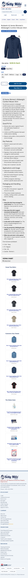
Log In (5, 15)
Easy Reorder (4, 502)
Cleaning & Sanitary (5, 547)
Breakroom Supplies (6, 559)
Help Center (3, 515)
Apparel (2, 557)
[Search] (25, 11)
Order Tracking (4, 504)
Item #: (3, 31)
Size (2, 72)
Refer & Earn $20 (5, 533)
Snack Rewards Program (6, 530)
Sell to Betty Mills (5, 520)
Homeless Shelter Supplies (7, 540)
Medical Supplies (5, 548)
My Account (14, 15)
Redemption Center (5, 535)
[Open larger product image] (13, 47)
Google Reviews (7, 524)
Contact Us (3, 517)
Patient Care (4, 552)
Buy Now (17, 88)
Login (2, 495)
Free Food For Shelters (6, 539)
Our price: (5, 63)
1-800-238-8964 (8, 489)
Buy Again (3, 500)
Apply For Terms (4, 507)
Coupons (3, 537)
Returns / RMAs (4, 505)
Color (3, 66)
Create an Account (5, 497)
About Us (3, 513)
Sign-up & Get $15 (5, 532)
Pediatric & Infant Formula (7, 555)
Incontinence (4, 553)
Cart (23, 15)
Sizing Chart (7, 261)
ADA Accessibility (5, 522)
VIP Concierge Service (6, 519)
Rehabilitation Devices (6, 550)
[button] (2, 47)
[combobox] (4, 83)
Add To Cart (18, 83)
